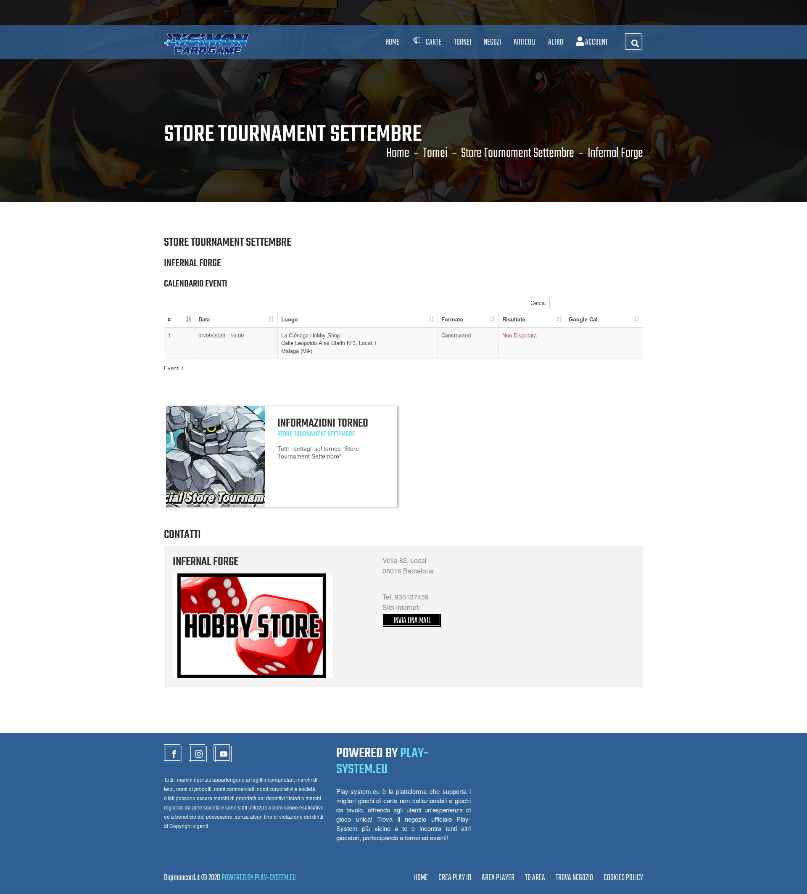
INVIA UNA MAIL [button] (412, 620)
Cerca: (538, 303)
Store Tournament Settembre (517, 153)
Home (392, 42)
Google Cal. (584, 319)
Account (596, 42)
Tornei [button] (462, 42)
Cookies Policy (623, 877)
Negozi (492, 42)
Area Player (498, 877)
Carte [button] (433, 42)
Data (204, 319)
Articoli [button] (524, 42)
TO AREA (535, 877)
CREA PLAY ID (454, 877)
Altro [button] (555, 42)
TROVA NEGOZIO (574, 877)
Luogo (289, 319)
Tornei (435, 153)
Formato (452, 319)
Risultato (513, 319)
